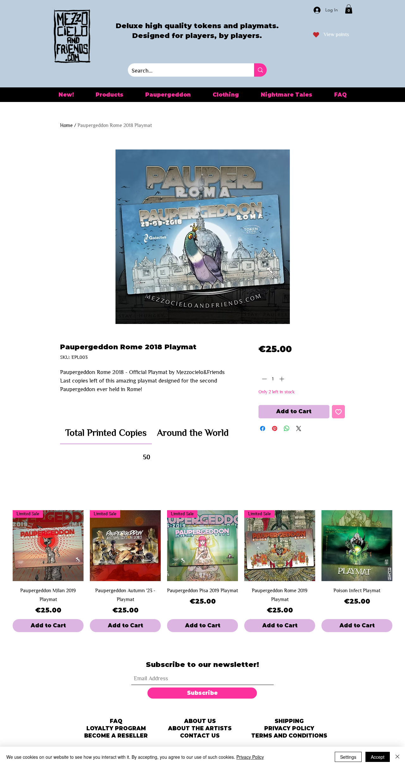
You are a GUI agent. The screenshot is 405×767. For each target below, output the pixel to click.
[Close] (397, 757)
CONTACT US (200, 735)
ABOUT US (200, 721)
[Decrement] (263, 379)
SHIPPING (289, 721)
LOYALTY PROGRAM (116, 728)
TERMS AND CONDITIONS (289, 735)
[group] (202, 571)
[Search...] (260, 70)
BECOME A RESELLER (116, 735)
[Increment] (282, 379)
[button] (348, 9)
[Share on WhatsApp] (286, 428)
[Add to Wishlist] (338, 411)
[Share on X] (298, 428)
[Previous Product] (4, 545)
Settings (348, 757)
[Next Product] (401, 545)
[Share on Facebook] (262, 428)
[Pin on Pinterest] (274, 428)
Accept (377, 757)
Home (66, 125)
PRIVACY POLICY (289, 728)
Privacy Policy (250, 757)
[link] (105, 433)
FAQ (116, 721)
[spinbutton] (273, 379)
